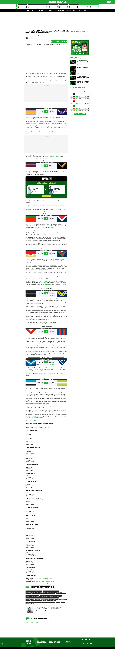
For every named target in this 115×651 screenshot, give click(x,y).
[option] (22, 6)
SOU (76, 105)
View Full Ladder (79, 114)
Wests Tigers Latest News (30, 603)
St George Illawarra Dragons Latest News (32, 602)
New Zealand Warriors (35, 259)
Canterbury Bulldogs (43, 282)
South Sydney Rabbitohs (30, 600)
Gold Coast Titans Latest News (60, 593)
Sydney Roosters (48, 583)
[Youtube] (46, 610)
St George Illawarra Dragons (52, 208)
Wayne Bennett (46, 284)
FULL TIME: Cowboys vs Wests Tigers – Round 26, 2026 (82, 62)
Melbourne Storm (48, 578)
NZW (77, 96)
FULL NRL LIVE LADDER (31, 104)
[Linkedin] (39, 610)
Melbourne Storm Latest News (30, 596)
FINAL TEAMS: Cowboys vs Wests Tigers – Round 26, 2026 (82, 72)
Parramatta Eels (32, 420)
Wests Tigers (63, 602)
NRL (49, 224)
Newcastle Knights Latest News (30, 597)
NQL (76, 110)
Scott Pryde (32, 37)
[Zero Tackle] (57, 2)
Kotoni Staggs (42, 121)
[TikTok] (41, 610)
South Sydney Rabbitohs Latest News (40, 600)
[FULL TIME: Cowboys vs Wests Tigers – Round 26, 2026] (73, 62)
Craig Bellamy (34, 129)
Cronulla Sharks (29, 78)
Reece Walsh (34, 123)
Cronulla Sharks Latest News (36, 593)
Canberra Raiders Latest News (30, 592)
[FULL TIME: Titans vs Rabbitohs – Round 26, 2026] (73, 78)
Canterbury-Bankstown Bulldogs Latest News (54, 592)
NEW (77, 108)
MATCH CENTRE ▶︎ (53, 114)
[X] (43, 610)
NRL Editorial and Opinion (30, 599)
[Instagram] (37, 610)
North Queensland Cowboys (40, 597)
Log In (109, 1)
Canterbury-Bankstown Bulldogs (41, 592)
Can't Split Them (46, 196)
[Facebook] (35, 610)
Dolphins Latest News (45, 593)
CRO (77, 103)
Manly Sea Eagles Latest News (50, 595)
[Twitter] (83, 643)
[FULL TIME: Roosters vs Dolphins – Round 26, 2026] (73, 68)
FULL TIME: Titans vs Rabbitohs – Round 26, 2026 (83, 77)
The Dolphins (29, 276)
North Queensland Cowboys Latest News (52, 597)
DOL (76, 98)
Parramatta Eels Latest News (45, 599)
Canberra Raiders (42, 78)
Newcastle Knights (54, 156)
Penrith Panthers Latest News (61, 599)
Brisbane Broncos (39, 580)
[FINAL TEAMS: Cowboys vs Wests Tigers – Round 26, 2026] (73, 72)
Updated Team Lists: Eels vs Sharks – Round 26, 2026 (83, 82)
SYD (76, 101)
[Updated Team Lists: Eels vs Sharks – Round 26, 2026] (73, 83)
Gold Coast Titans (52, 593)
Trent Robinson (29, 243)
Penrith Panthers (39, 578)
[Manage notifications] (2, 644)
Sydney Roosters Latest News (50, 602)
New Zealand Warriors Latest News (49, 596)
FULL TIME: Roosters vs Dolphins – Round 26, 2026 (82, 67)
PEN (76, 93)
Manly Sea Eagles (42, 595)
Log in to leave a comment (32, 622)
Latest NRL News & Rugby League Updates (32, 595)
